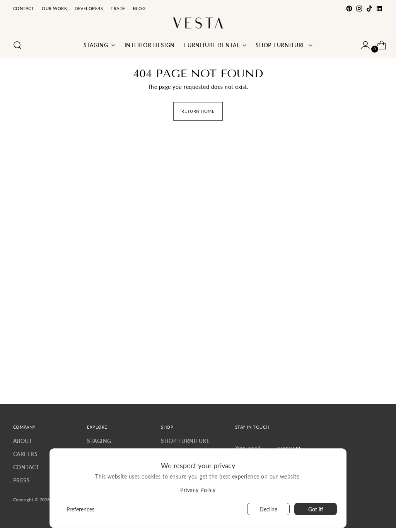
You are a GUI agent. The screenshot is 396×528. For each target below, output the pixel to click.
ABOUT (22, 441)
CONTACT (26, 467)
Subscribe (289, 448)
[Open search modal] (17, 45)
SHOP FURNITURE (185, 441)
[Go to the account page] (362, 45)
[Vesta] (198, 23)
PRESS (21, 480)
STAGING (99, 441)
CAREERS (25, 454)
